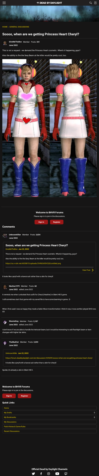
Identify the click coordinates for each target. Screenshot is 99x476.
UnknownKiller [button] (15, 235)
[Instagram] (48, 474)
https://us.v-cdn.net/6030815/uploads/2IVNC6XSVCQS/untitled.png (33, 263)
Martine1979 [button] (14, 286)
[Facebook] (41, 474)
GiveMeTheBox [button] (15, 42)
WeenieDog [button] (13, 321)
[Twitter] (33, 474)
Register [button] (56, 222)
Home (6, 408)
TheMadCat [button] (14, 342)
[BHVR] (49, 3)
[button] (4, 42)
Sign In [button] (41, 222)
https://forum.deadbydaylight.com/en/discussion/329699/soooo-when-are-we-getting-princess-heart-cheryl (49, 358)
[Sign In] (95, 3)
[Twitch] (66, 474)
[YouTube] (57, 474)
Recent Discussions (11, 431)
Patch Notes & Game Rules (14, 426)
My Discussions (10, 422)
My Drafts (49, 413)
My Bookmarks (49, 417)
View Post (86, 270)
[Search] (90, 3)
